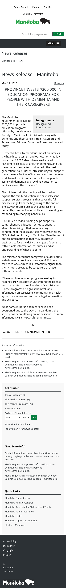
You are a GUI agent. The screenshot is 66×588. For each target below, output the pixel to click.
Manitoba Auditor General (19, 502)
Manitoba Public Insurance (19, 511)
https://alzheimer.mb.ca (37, 317)
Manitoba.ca (8, 60)
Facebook (8, 567)
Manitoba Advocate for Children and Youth (28, 507)
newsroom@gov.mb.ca (17, 367)
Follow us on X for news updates (22, 428)
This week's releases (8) (17, 399)
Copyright (8, 550)
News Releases (13, 408)
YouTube (8, 571)
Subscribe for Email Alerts (19, 424)
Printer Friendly (21, 7)
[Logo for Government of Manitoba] (33, 23)
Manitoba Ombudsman (17, 498)
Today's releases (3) (15, 394)
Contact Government (33, 13)
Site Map (48, 7)
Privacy (7, 554)
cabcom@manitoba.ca (45, 375)
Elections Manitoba (15, 525)
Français (36, 7)
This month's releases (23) (19, 403)
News (21, 60)
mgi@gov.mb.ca (22, 353)
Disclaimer (9, 545)
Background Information (43, 125)
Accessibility (9, 541)
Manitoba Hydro (13, 516)
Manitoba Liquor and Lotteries (21, 520)
